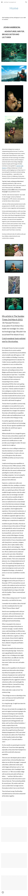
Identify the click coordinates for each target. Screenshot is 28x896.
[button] (2, 2)
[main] (14, 8)
